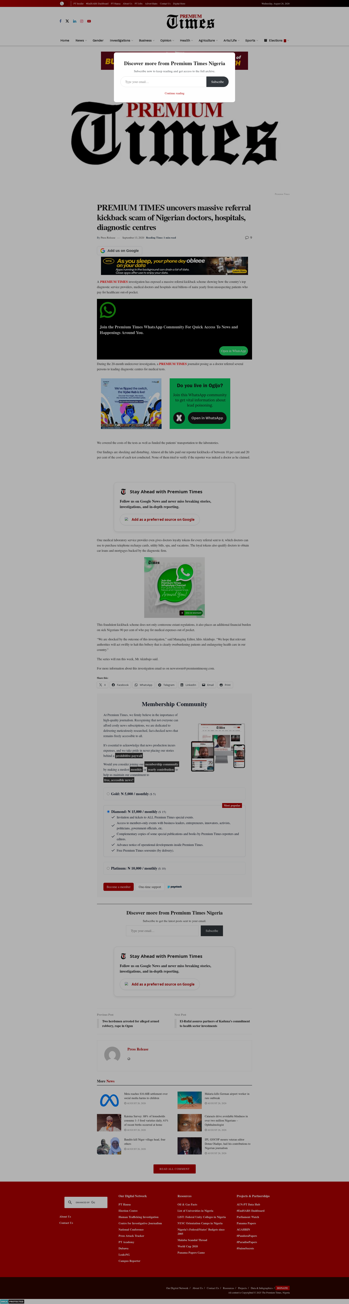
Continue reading (174, 93)
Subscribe (217, 82)
